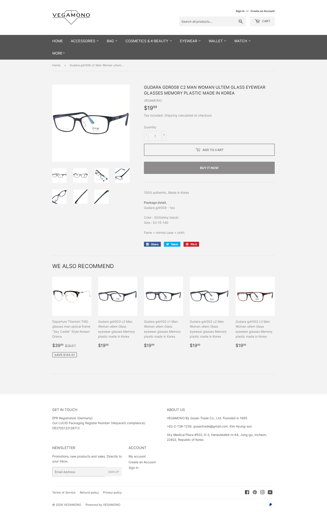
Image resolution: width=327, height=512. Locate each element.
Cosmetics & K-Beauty (147, 41)
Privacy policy (112, 492)
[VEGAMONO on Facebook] (247, 493)
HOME (57, 41)
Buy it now (209, 168)
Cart (265, 21)
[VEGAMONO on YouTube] (270, 493)
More (57, 53)
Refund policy (89, 492)
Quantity (150, 127)
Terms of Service (64, 492)
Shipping (170, 115)
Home (56, 65)
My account (137, 456)
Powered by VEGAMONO (102, 504)
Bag (111, 41)
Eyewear (189, 41)
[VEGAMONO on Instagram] (262, 493)
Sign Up (113, 472)
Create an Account (262, 11)
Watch (241, 41)
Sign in (240, 11)
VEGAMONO (72, 504)
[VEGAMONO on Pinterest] (254, 493)
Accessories (83, 41)
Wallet (216, 41)
